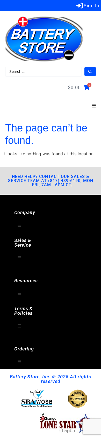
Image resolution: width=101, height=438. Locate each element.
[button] (93, 106)
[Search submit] (90, 71)
